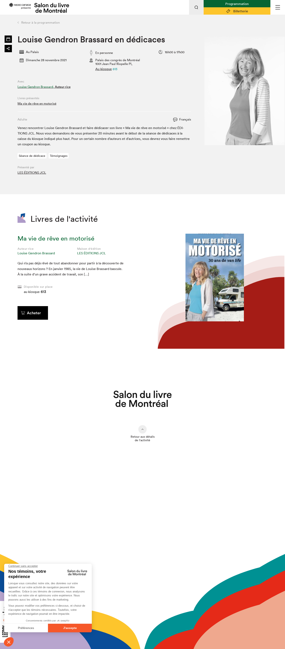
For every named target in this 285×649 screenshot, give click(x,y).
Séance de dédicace (32, 156)
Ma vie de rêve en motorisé (37, 103)
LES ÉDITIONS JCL (32, 172)
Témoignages (58, 156)
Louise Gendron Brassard (36, 253)
